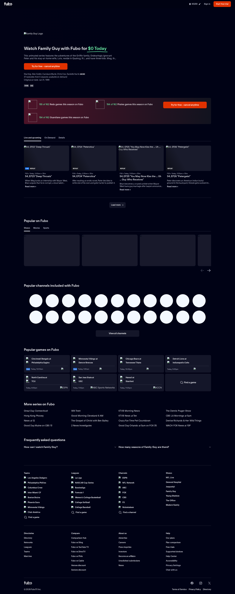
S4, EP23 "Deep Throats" (38, 176)
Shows (27, 228)
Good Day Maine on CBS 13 (38, 425)
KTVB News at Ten (128, 415)
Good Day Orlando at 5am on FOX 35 (138, 425)
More (82, 74)
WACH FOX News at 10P (178, 425)
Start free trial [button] (222, 4)
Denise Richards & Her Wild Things (183, 420)
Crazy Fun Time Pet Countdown (134, 420)
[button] (202, 270)
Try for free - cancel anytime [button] (46, 66)
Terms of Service (179, 589)
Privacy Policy (195, 589)
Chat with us (171, 570)
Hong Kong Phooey (34, 415)
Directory (207, 589)
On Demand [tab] (49, 138)
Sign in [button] (207, 4)
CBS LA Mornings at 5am (179, 415)
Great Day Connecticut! (36, 411)
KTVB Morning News (129, 411)
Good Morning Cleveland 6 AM (87, 415)
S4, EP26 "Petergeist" (179, 176)
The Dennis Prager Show (178, 411)
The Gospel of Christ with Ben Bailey (89, 420)
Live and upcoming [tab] (32, 138)
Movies (36, 228)
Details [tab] (62, 138)
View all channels (117, 333)
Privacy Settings (173, 565)
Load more (116, 205)
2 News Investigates (81, 425)
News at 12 (29, 420)
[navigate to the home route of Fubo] (8, 4)
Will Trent (76, 411)
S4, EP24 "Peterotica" (84, 176)
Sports (46, 228)
